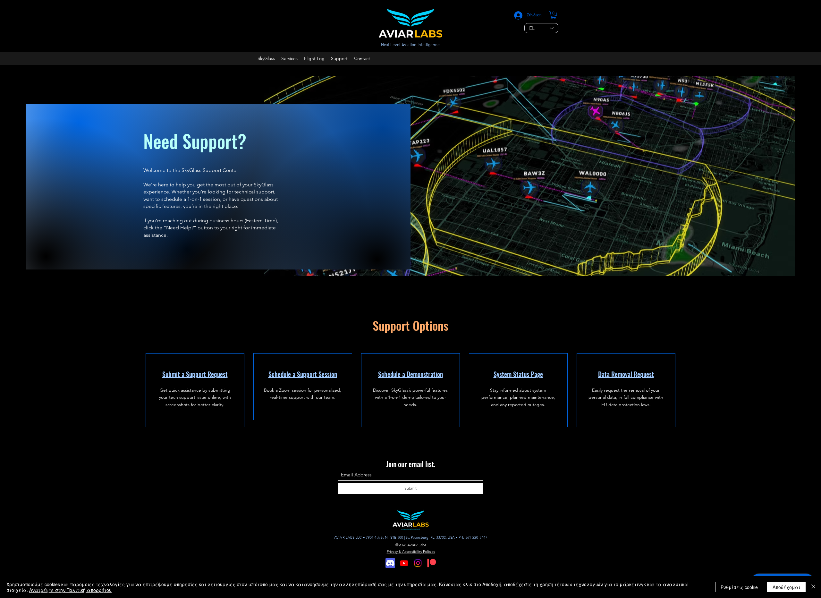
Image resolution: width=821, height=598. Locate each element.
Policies (429, 551)
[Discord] (390, 563)
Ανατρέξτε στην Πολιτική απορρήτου (70, 590)
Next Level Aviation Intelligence (410, 45)
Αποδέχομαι (786, 587)
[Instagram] (418, 563)
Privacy (393, 551)
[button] (553, 15)
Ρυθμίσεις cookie (739, 587)
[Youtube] (404, 563)
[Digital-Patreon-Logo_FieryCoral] (431, 563)
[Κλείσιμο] (813, 587)
